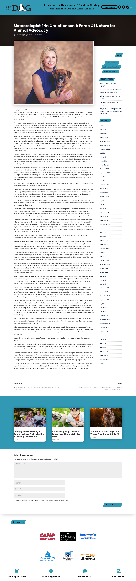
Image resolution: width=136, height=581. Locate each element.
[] (51, 571)
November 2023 (105, 193)
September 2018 (105, 327)
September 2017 (105, 359)
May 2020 (103, 280)
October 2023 (104, 197)
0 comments (38, 35)
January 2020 (104, 292)
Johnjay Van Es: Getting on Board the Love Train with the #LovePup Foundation (111, 111)
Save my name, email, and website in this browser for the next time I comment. (42, 500)
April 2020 (103, 284)
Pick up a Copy (17, 576)
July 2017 (102, 363)
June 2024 (103, 177)
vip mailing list (111, 63)
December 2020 (105, 264)
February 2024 (104, 185)
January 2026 (104, 137)
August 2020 (104, 272)
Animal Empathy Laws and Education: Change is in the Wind (66, 434)
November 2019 (105, 296)
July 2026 (102, 125)
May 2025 (103, 157)
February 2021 (104, 260)
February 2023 (104, 212)
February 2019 (104, 316)
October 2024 (104, 169)
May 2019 (103, 308)
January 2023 (104, 216)
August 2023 (104, 201)
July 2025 (102, 153)
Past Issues (119, 576)
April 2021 (103, 256)
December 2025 (105, 141)
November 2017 (105, 355)
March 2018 (103, 347)
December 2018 (105, 320)
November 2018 (105, 324)
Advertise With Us (111, 71)
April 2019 (103, 312)
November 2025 (105, 145)
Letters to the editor (111, 67)
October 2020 (104, 268)
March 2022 (103, 236)
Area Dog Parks (51, 576)
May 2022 (103, 232)
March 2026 (103, 133)
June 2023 (103, 205)
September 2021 (105, 248)
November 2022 (105, 220)
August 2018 (104, 331)
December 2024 (105, 165)
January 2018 (104, 351)
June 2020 (103, 276)
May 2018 (103, 343)
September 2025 (105, 149)
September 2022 (105, 224)
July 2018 (102, 335)
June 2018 (103, 339)
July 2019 (102, 304)
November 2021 (105, 244)
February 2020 (104, 288)
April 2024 (103, 181)
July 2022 (102, 228)
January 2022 (104, 240)
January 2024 (104, 189)
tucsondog (19, 35)
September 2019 (105, 300)
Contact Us (85, 576)
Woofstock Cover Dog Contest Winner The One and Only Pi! (105, 432)
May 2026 (103, 129)
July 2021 (102, 252)
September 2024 (105, 173)
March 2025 (103, 161)
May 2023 (103, 208)
